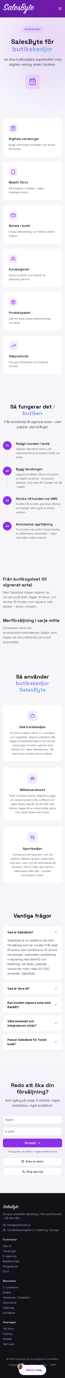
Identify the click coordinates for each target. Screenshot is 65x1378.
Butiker (7, 1292)
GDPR (53, 1364)
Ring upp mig (35, 1171)
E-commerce (10, 1287)
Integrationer (10, 1266)
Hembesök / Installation (17, 1297)
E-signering (9, 1256)
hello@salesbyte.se (19, 1224)
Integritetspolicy (17, 1364)
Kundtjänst (9, 1312)
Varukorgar (9, 1251)
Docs (6, 1271)
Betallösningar (11, 1261)
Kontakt (7, 1338)
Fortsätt (30, 1143)
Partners (8, 1333)
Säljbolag (8, 1307)
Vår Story (8, 1328)
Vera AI (7, 1246)
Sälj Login (8, 1344)
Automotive (9, 1302)
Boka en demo (35, 1161)
